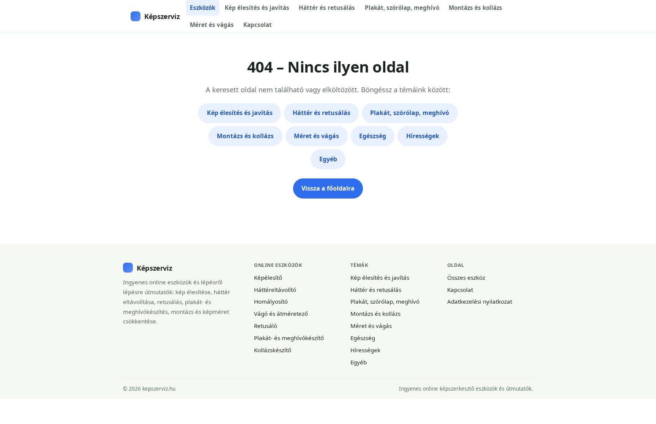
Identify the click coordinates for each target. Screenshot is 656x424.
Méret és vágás (212, 24)
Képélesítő (268, 277)
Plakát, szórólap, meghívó (402, 7)
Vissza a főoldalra (328, 188)
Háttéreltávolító (275, 289)
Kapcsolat (257, 24)
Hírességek (422, 136)
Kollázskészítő (272, 350)
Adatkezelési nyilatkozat (479, 301)
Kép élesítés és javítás (257, 7)
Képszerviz (162, 16)
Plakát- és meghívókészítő (289, 338)
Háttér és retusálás (327, 7)
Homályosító (271, 301)
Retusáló (265, 325)
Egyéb (328, 159)
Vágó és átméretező (281, 313)
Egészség (372, 136)
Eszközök (202, 7)
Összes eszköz (466, 277)
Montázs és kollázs (475, 7)
